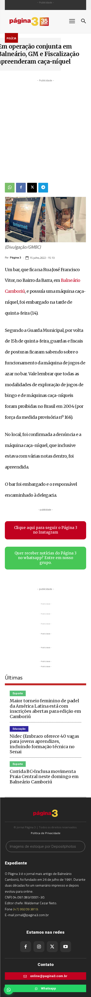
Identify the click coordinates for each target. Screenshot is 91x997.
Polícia (11, 38)
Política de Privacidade (45, 833)
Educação (19, 728)
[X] (32, 188)
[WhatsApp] (10, 188)
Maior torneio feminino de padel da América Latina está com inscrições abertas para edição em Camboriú (45, 708)
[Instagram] (38, 946)
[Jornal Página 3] (34, 21)
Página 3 (15, 257)
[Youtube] (65, 946)
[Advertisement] (45, 128)
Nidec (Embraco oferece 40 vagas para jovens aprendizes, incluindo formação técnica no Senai (44, 744)
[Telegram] (43, 188)
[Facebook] (21, 188)
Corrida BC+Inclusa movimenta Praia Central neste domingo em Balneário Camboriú (44, 777)
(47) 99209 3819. (26, 909)
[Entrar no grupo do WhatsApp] (9, 990)
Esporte (18, 693)
